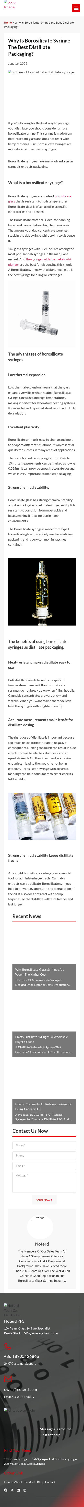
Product (29, 1482)
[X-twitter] (12, 1490)
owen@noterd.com (20, 1389)
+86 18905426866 (21, 1356)
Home (8, 22)
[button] (76, 8)
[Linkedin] (18, 1490)
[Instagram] (24, 1490)
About (18, 1482)
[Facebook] (5, 1490)
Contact (50, 1482)
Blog (40, 1482)
